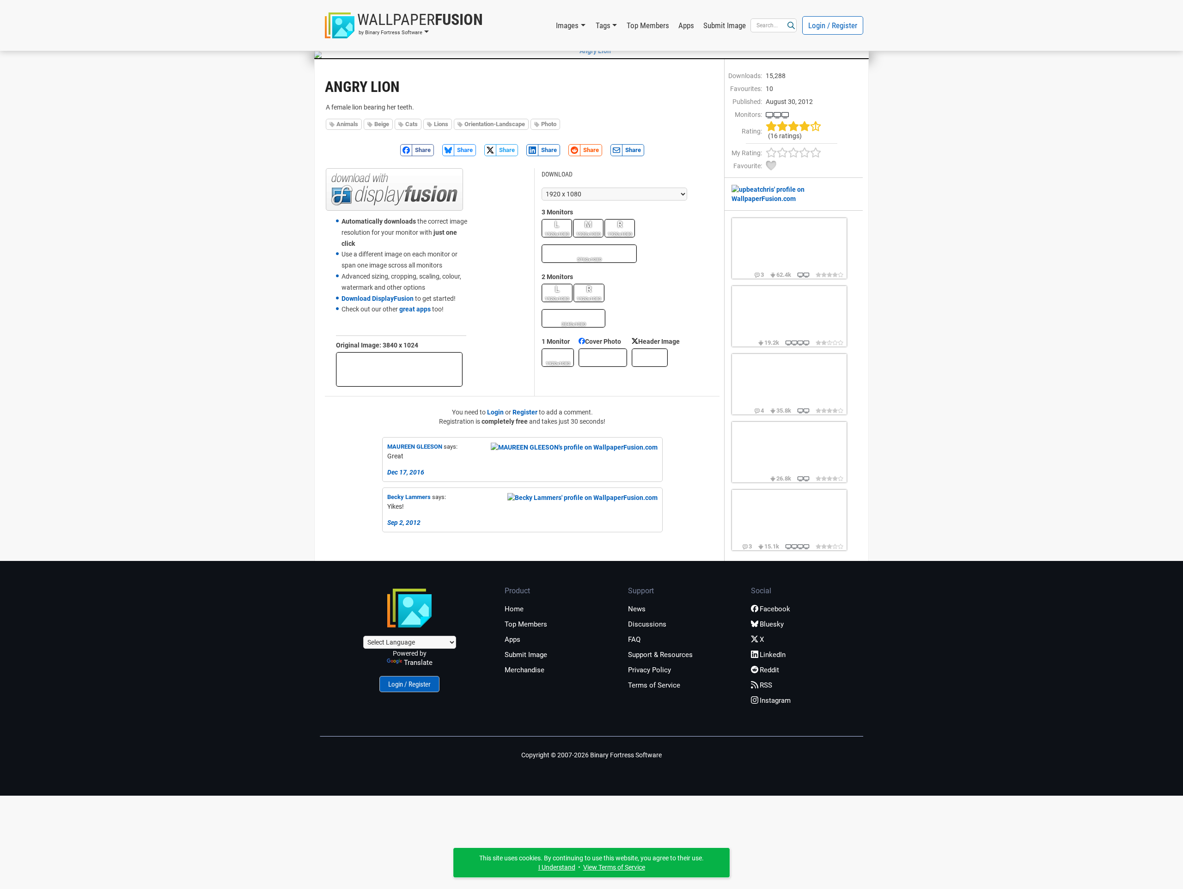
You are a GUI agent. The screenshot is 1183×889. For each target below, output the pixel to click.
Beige (381, 124)
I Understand (556, 867)
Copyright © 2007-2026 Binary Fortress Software (591, 755)
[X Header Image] (650, 357)
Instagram (775, 700)
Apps (686, 25)
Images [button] (567, 25)
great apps (415, 309)
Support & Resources (660, 655)
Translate (418, 662)
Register (524, 412)
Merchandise (524, 670)
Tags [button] (603, 25)
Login (495, 412)
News (637, 609)
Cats (411, 124)
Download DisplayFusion (377, 298)
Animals (347, 124)
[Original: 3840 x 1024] (399, 369)
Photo (548, 124)
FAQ (634, 639)
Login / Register (832, 25)
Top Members (648, 25)
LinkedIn (773, 655)
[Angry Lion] (591, 51)
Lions (441, 124)
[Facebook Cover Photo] (603, 357)
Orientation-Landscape (494, 124)
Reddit (769, 670)
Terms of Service (654, 685)
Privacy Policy (649, 670)
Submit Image (724, 25)
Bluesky (772, 624)
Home (514, 609)
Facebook (775, 609)
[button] (404, 25)
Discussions (647, 624)
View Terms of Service (614, 867)
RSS (766, 685)
